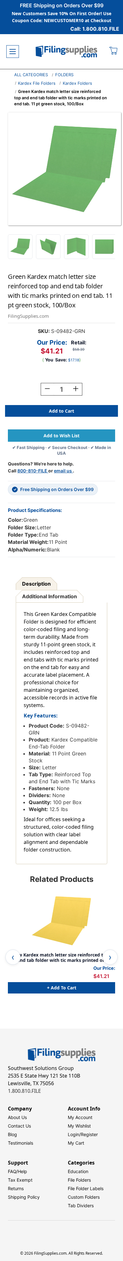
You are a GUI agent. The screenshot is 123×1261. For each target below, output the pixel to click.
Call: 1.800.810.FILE (94, 29)
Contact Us (19, 1126)
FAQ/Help (17, 1171)
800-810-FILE (32, 470)
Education (78, 1171)
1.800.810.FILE (24, 1090)
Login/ (74, 1134)
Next (110, 957)
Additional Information (49, 596)
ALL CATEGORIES (31, 74)
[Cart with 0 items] (113, 51)
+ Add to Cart (61, 988)
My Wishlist (79, 1126)
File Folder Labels (85, 1188)
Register (89, 1134)
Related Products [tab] (61, 879)
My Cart (76, 1143)
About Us (17, 1117)
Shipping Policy (24, 1197)
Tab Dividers (81, 1205)
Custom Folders (84, 1197)
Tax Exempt (20, 1180)
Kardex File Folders (37, 83)
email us (63, 470)
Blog (12, 1134)
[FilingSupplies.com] (66, 51)
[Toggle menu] (12, 51)
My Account (80, 1117)
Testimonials (20, 1143)
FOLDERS (64, 74)
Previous (12, 957)
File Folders (79, 1180)
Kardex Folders (77, 83)
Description (36, 584)
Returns (16, 1188)
